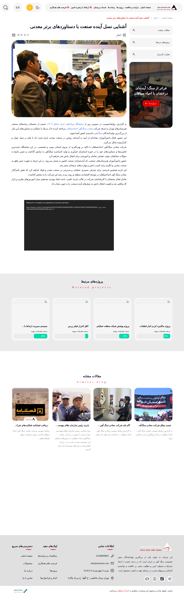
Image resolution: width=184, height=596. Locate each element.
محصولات (27, 563)
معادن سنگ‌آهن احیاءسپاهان (79, 128)
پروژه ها (120, 7)
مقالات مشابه (164, 30)
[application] (69, 225)
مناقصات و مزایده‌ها (47, 556)
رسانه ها (111, 7)
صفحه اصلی (145, 7)
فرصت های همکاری (58, 7)
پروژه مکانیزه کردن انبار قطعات (155, 326)
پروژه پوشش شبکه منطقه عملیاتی (112, 326)
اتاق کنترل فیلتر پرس (78, 326)
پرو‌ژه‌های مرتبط (163, 42)
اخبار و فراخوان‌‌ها (48, 578)
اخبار (156, 18)
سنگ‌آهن (98, 133)
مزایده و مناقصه (132, 7)
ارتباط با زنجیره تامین (80, 7)
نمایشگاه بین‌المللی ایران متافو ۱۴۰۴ (66, 124)
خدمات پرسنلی (99, 7)
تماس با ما (27, 578)
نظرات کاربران (163, 54)
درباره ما (152, 103)
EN (18, 7)
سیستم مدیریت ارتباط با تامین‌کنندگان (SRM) (35, 326)
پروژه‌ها (53, 570)
